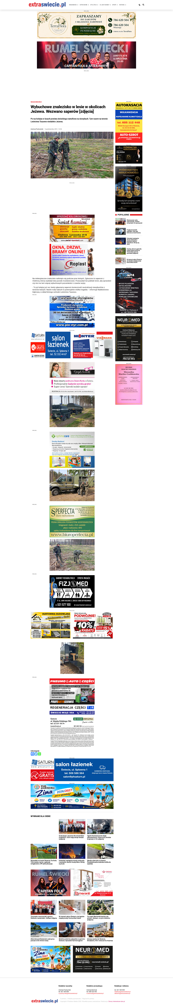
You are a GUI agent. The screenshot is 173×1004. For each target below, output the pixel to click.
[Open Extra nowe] (88, 5)
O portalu (63, 998)
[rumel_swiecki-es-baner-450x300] (50, 883)
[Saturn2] (50, 345)
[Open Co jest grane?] (110, 5)
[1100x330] (72, 796)
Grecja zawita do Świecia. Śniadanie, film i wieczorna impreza (100, 940)
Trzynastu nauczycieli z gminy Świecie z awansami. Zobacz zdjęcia (44, 917)
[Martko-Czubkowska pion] (128, 384)
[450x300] (93, 959)
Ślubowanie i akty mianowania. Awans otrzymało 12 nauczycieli (134, 221)
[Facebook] (32, 754)
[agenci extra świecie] (128, 155)
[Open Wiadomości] (77, 5)
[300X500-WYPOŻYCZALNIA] (128, 290)
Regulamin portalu (88, 998)
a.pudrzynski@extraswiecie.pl (68, 993)
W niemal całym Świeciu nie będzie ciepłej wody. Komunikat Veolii (71, 917)
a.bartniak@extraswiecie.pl (95, 993)
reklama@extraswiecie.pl (122, 993)
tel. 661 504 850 (64, 992)
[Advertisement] (86, 84)
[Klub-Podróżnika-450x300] (50, 959)
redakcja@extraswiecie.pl (122, 992)
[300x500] (128, 338)
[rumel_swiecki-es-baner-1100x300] (86, 55)
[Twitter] (35, 754)
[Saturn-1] (72, 769)
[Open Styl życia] (97, 5)
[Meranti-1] (93, 883)
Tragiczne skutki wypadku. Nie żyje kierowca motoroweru (134, 231)
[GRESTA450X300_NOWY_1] (50, 625)
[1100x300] (86, 25)
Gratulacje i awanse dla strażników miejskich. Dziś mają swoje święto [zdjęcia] (71, 837)
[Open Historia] (125, 5)
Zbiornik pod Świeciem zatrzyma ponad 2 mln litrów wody (42, 940)
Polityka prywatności (74, 998)
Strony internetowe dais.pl (116, 1001)
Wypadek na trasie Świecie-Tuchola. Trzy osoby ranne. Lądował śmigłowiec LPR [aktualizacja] (44, 862)
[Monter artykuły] (93, 345)
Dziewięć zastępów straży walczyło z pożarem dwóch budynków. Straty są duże (72, 862)
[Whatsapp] (39, 754)
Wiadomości (36, 102)
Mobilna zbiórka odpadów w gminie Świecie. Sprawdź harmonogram (72, 940)
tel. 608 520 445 (91, 992)
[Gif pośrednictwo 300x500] (128, 189)
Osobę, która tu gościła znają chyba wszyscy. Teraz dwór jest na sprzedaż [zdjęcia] (134, 251)
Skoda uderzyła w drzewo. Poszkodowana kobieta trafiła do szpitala (99, 862)
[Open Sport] (117, 5)
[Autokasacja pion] (128, 122)
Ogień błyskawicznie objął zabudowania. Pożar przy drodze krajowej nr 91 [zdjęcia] (99, 837)
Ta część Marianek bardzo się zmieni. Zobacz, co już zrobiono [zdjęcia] (98, 918)
